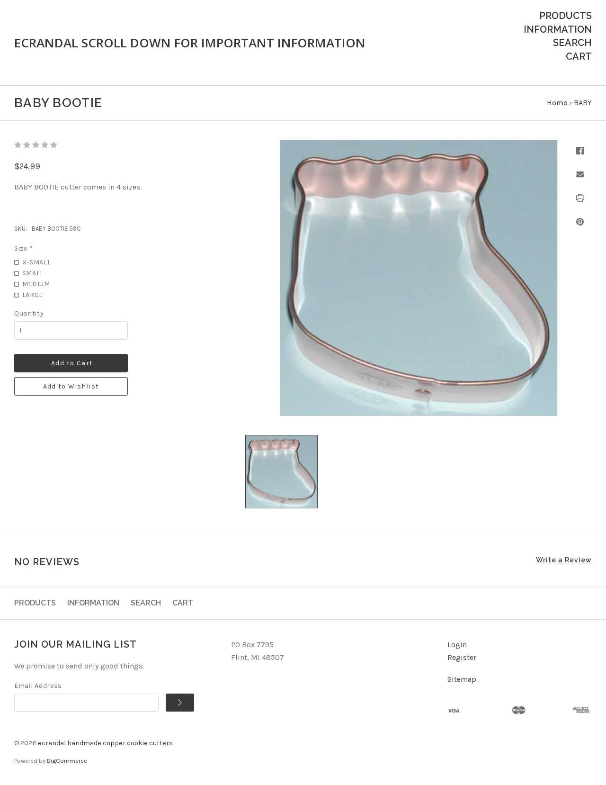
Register (461, 657)
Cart (579, 56)
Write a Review (564, 560)
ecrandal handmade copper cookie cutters (105, 743)
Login (457, 644)
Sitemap (461, 679)
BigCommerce (67, 760)
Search (572, 42)
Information (558, 29)
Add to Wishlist (71, 386)
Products (565, 15)
